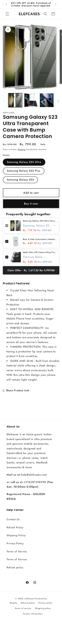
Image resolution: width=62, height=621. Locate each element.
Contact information (33, 613)
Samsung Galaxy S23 (20, 179)
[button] (7, 14)
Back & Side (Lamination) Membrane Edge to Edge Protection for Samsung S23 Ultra (40, 239)
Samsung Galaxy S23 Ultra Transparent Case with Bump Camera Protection (40, 220)
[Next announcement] (55, 4)
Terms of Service (17, 551)
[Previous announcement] (6, 4)
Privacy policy (45, 602)
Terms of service (23, 608)
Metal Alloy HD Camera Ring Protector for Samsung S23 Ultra (40, 252)
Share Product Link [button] (17, 390)
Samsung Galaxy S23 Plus (23, 171)
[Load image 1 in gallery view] (15, 100)
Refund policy (15, 567)
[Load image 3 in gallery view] (47, 100)
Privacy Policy (15, 543)
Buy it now (31, 204)
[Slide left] (3, 101)
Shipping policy (43, 608)
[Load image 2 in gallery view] (31, 100)
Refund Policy (15, 527)
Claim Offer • (31, 270)
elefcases (29, 598)
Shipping (21, 149)
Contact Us (13, 519)
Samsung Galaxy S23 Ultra (24, 162)
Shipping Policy (16, 535)
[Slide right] (58, 101)
